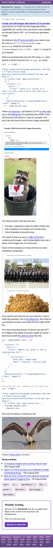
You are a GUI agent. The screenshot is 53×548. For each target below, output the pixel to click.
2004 (41, 537)
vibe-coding (9, 494)
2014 (3, 542)
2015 (10, 542)
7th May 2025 (13, 454)
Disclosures (6, 537)
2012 (41, 539)
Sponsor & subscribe (16, 524)
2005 (48, 537)
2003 (35, 537)
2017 (22, 542)
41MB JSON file (35, 237)
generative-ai (29, 484)
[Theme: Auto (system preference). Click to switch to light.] (41, 545)
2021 (48, 542)
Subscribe (46, 2)
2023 (15, 544)
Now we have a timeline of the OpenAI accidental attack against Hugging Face (26, 477)
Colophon (17, 537)
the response (14, 111)
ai (15, 484)
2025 (28, 544)
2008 (16, 539)
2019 (35, 542)
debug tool (16, 114)
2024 (22, 544)
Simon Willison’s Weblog (13, 2)
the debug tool (32, 319)
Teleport (17, 7)
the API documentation (24, 40)
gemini (7, 489)
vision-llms (20, 489)
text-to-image (35, 489)
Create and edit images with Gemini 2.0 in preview (26, 23)
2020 (41, 542)
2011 (35, 539)
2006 (3, 539)
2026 (34, 544)
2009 (22, 539)
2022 (9, 544)
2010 (29, 539)
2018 (29, 542)
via (4, 26)
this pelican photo (26, 335)
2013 (48, 539)
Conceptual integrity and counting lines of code (25, 463)
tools (6, 484)
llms (42, 484)
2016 (16, 542)
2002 (29, 537)
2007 (10, 539)
